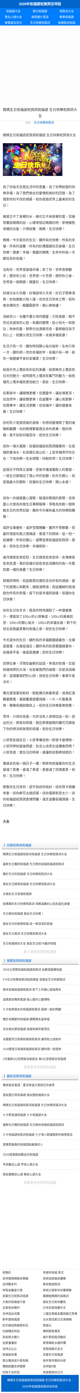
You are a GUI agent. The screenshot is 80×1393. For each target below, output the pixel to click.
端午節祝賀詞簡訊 (54, 1337)
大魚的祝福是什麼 (13, 1301)
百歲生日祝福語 (53, 1354)
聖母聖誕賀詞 (51, 1284)
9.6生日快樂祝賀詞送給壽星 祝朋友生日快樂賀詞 (34, 979)
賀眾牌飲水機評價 (54, 1342)
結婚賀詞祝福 (66, 22)
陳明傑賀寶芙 (51, 1331)
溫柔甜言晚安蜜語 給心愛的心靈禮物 (26, 999)
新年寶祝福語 (11, 1319)
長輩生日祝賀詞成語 (15, 1296)
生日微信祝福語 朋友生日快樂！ (23, 913)
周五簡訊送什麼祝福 (15, 1360)
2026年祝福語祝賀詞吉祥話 (40, 4)
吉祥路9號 (49, 1366)
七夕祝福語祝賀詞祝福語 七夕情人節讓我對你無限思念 (38, 1134)
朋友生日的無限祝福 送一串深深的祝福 (28, 923)
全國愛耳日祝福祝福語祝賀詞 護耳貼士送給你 (32, 1039)
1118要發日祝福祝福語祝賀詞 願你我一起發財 (32, 1049)
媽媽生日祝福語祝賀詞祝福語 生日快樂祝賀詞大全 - (40, 1380)
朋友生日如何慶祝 (54, 1301)
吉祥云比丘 (9, 1348)
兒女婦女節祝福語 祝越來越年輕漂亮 (26, 1029)
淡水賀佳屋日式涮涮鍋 (57, 1319)
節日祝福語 (40, 11)
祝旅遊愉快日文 (53, 1372)
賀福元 (47, 1325)
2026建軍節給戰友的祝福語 (20, 1154)
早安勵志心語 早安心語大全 (20, 1164)
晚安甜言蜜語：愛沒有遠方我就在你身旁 (29, 1085)
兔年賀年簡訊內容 (54, 1360)
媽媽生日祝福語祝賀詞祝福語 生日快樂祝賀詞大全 (35, 854)
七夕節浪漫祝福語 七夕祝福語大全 (25, 1114)
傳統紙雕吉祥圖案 (13, 1366)
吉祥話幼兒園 (11, 1313)
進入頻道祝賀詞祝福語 (40, 951)
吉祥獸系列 (9, 1284)
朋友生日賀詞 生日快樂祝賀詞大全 (25, 933)
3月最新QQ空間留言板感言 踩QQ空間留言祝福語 (34, 1058)
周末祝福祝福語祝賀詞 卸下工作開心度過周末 (32, 989)
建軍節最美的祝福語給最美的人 (23, 1144)
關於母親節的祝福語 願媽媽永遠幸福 (26, 1019)
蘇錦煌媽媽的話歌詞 (56, 1296)
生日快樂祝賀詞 (40, 22)
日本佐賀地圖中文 (54, 1307)
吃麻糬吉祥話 (11, 1331)
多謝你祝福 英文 (53, 1272)
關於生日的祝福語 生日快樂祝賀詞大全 (28, 874)
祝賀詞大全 (66, 11)
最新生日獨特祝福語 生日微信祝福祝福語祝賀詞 (33, 864)
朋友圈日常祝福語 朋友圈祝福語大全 (26, 1094)
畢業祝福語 (66, 17)
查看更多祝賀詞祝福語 (40, 1067)
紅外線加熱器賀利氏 (15, 1325)
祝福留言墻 (9, 1354)
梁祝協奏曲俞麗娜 (54, 1278)
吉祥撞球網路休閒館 (15, 1278)
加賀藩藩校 (9, 1342)
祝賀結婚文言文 (53, 1348)
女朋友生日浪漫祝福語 (17, 893)
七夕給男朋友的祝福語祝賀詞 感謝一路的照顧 (32, 1009)
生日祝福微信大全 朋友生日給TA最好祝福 (29, 943)
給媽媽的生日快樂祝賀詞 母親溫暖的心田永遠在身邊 (36, 903)
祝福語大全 (13, 11)
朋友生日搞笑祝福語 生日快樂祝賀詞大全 (29, 884)
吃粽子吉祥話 (11, 1372)
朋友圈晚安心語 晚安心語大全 (22, 1174)
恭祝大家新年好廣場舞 (57, 1290)
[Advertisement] (40, 66)
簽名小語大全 (13, 17)
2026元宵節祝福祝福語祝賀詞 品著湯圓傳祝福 (32, 969)
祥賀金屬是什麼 (12, 1290)
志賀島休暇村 (11, 1307)
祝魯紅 (6, 1272)
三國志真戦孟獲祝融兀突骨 (60, 1313)
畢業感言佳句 (13, 22)
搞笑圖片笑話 (40, 17)
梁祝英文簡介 (11, 1337)
